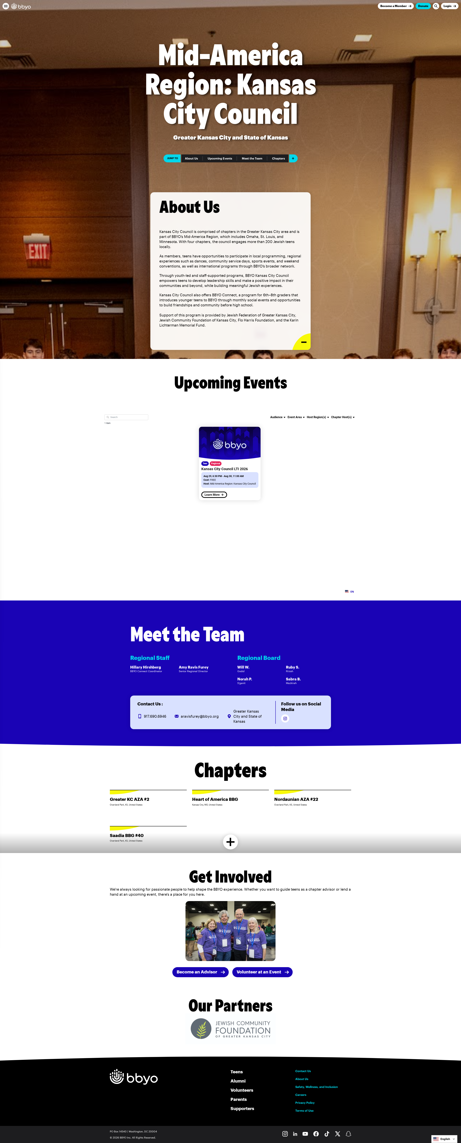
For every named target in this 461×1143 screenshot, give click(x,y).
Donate (423, 6)
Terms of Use (304, 1110)
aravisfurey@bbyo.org (200, 716)
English (445, 1139)
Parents (238, 1099)
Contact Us (303, 1071)
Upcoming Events (220, 158)
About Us (191, 158)
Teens (236, 1071)
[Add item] (293, 158)
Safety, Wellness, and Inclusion (316, 1087)
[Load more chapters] (230, 841)
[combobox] (444, 1139)
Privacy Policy (305, 1102)
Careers (300, 1095)
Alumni (238, 1080)
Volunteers (241, 1090)
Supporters (242, 1108)
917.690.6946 (155, 716)
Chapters (278, 158)
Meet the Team (252, 158)
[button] (6, 6)
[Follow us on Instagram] (285, 718)
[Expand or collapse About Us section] (301, 342)
